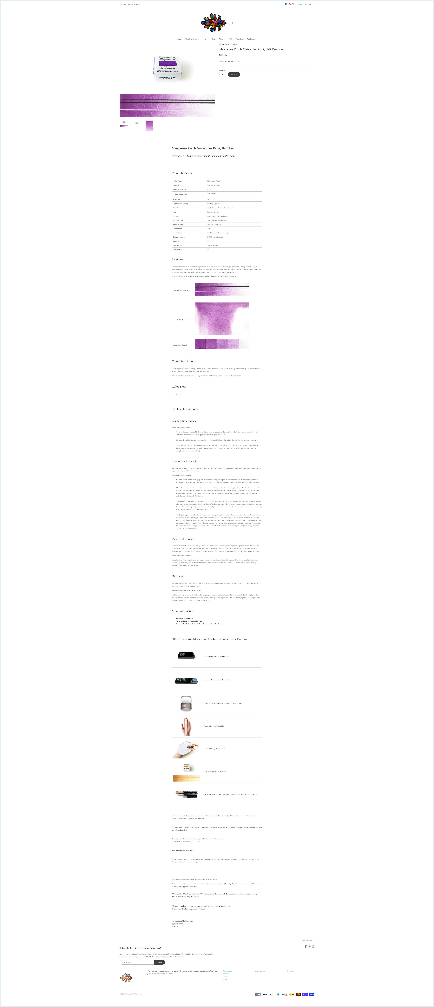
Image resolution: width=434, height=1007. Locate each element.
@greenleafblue (177, 924)
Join (128, 4)
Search (225, 979)
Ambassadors (260, 971)
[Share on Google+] (235, 61)
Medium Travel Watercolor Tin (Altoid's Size (220, 703)
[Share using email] (238, 61)
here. (216, 879)
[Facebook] (286, 4)
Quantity (222, 70)
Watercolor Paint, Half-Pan (228, 44)
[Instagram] (293, 4)
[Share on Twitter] (229, 61)
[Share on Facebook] (226, 61)
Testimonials (227, 971)
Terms (225, 976)
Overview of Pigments (184, 618)
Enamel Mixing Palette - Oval (214, 749)
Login (122, 4)
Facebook (175, 926)
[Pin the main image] (232, 61)
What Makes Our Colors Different (189, 621)
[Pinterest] (290, 4)
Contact (226, 974)
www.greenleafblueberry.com (182, 850)
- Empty (239, 703)
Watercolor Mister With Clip (214, 726)
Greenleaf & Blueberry (133, 994)
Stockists (290, 971)
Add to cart (234, 74)
